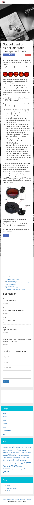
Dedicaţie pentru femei (12, 279)
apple (26, 447)
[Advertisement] (17, 256)
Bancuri (5, 413)
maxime (23, 460)
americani (5, 447)
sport (13, 469)
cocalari (22, 452)
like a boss (6, 460)
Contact (9, 490)
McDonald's (6, 463)
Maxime (5, 423)
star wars (16, 469)
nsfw (11, 463)
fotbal (27, 455)
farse (12, 455)
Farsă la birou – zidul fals (13, 288)
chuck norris (12, 452)
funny (5, 457)
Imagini (5, 416)
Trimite (5, 381)
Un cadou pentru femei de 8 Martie (15, 289)
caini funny (17, 450)
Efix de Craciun (10, 286)
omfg (15, 463)
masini (12, 460)
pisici (24, 463)
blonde (8, 450)
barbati (4, 450)
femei (16, 454)
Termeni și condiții (11, 489)
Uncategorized (7, 430)
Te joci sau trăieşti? (11, 281)
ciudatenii (17, 452)
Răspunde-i (5, 303)
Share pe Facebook (9, 54)
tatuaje (20, 469)
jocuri (22, 457)
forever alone (22, 455)
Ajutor (8, 485)
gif (11, 457)
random (12, 465)
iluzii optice (17, 457)
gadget (8, 457)
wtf (24, 469)
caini (11, 450)
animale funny (20, 447)
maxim (17, 460)
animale (11, 447)
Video (4, 434)
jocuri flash (26, 457)
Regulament (10, 487)
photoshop (19, 463)
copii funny (28, 452)
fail (9, 454)
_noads (6, 471)
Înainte (28, 55)
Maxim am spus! (2, 2)
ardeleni (29, 447)
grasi (14, 457)
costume (5, 455)
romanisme (7, 468)
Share (6, 236)
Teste (4, 427)
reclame (19, 466)
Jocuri (4, 420)
